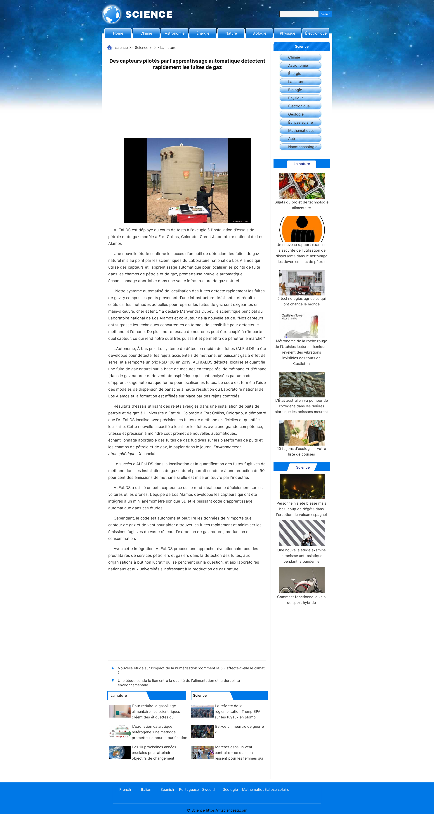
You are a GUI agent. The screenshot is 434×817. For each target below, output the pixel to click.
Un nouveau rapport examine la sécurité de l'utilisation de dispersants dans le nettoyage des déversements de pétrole (301, 253)
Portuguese (188, 789)
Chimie (146, 33)
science (121, 47)
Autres (293, 138)
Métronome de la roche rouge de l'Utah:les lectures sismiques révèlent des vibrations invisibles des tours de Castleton (301, 352)
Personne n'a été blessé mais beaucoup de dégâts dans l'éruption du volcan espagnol (301, 509)
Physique (287, 33)
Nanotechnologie (302, 146)
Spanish (167, 789)
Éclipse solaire (300, 122)
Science (141, 47)
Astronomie (174, 33)
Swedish (209, 789)
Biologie (259, 33)
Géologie (296, 114)
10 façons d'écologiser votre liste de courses (301, 451)
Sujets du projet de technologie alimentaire (301, 205)
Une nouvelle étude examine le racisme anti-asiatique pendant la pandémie (301, 556)
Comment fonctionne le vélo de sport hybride (301, 600)
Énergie (202, 33)
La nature (168, 47)
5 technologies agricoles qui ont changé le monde (301, 301)
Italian (146, 789)
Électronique (316, 33)
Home (118, 33)
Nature (231, 33)
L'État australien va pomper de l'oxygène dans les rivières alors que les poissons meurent (301, 406)
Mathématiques (301, 130)
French (125, 789)
